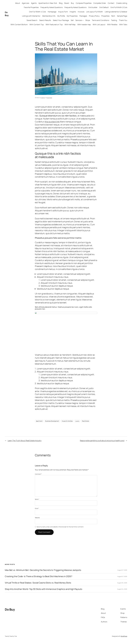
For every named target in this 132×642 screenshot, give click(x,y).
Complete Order (99, 3)
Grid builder (92, 7)
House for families (67, 421)
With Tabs (123, 24)
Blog (61, 3)
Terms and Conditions (100, 20)
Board (66, 3)
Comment (38, 474)
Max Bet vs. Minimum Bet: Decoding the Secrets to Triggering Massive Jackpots (43, 570)
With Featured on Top (54, 24)
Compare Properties (84, 3)
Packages (83, 16)
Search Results (45, 20)
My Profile (61, 16)
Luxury (77, 421)
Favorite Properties (31, 7)
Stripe (87, 20)
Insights (73, 12)
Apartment (39, 421)
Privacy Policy (94, 16)
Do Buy (7, 14)
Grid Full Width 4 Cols (37, 12)
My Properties (72, 16)
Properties (105, 16)
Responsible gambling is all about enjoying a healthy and (102, 440)
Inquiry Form (63, 12)
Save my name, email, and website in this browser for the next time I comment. (60, 527)
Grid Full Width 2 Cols (118, 7)
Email (37, 508)
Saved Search (32, 20)
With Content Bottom (19, 24)
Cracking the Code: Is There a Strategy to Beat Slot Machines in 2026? (38, 576)
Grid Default (104, 7)
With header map (84, 24)
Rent (113, 16)
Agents (34, 3)
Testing (114, 20)
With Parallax (112, 24)
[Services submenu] (82, 20)
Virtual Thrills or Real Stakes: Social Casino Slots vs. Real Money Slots (38, 583)
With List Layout (99, 24)
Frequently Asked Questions (51, 7)
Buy (72, 3)
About (17, 3)
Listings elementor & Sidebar (116, 12)
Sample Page (122, 16)
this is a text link (52, 121)
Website (37, 518)
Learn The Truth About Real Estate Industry (24, 440)
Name (37, 499)
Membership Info (48, 16)
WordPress (124, 636)
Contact (111, 3)
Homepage (52, 12)
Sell (72, 20)
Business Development (52, 421)
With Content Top (36, 24)
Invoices (81, 12)
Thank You (123, 20)
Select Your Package (61, 20)
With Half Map (70, 24)
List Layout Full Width (94, 12)
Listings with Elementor (31, 16)
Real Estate (85, 421)
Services (78, 20)
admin (43, 98)
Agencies (25, 3)
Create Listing (121, 3)
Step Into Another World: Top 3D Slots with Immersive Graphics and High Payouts (43, 589)
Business (49, 98)
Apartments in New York (47, 3)
